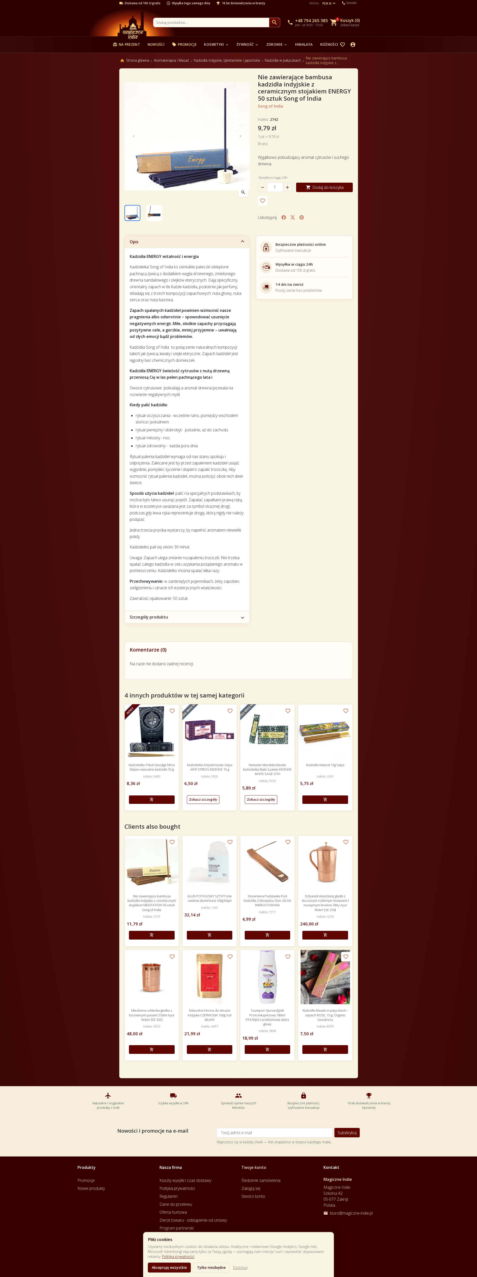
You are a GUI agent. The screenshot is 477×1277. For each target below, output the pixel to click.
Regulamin (168, 1196)
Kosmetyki (216, 44)
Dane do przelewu (175, 1204)
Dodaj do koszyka (325, 187)
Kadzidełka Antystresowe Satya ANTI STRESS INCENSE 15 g (209, 767)
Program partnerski (176, 1228)
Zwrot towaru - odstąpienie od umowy (193, 1220)
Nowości (156, 44)
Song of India (270, 106)
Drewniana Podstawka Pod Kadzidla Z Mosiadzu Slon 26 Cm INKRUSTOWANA (267, 900)
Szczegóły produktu (149, 617)
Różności (331, 44)
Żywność (248, 44)
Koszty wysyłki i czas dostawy (185, 1180)
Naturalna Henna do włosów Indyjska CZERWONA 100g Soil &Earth (210, 1015)
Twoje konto (253, 1167)
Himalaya (304, 44)
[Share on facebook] (284, 217)
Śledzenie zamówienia (260, 1180)
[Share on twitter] (293, 217)
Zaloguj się (250, 1188)
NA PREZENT (126, 44)
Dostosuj (240, 1267)
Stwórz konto (253, 1196)
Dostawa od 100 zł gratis (142, 3)
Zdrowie (276, 44)
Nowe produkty (91, 1188)
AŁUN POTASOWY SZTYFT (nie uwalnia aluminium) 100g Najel (209, 898)
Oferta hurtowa (173, 1212)
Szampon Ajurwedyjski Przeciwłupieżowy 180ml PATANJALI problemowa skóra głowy (267, 1017)
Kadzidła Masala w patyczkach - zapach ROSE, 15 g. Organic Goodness (325, 1015)
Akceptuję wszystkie (169, 1267)
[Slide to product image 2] (154, 213)
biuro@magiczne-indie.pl (351, 1213)
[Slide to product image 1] (132, 213)
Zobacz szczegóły (203, 799)
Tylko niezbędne (211, 1267)
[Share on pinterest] (302, 217)
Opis (134, 242)
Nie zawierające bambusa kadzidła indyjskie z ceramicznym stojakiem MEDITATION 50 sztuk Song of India (151, 903)
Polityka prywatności (178, 1256)
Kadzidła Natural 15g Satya (325, 765)
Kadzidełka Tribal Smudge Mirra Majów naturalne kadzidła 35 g (152, 767)
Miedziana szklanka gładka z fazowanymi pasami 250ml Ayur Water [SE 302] (151, 1015)
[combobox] (211, 22)
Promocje (184, 44)
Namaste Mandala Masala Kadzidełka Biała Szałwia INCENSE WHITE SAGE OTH (267, 769)
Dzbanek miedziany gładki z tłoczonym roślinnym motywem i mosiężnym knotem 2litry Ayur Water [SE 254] (325, 903)
